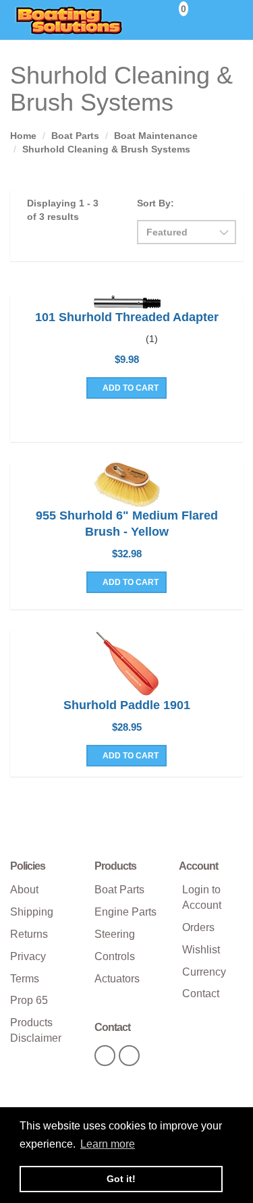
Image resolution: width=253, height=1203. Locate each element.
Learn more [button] (107, 1144)
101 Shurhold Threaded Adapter (127, 317)
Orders (198, 927)
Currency (204, 972)
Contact (200, 993)
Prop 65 (29, 1000)
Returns (29, 934)
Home (23, 135)
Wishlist (201, 949)
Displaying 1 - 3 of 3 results (63, 210)
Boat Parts (75, 135)
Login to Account (201, 897)
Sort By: (155, 203)
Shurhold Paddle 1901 (126, 705)
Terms (24, 978)
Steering (114, 934)
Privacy (28, 956)
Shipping (31, 912)
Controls (114, 956)
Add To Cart (130, 388)
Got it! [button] (121, 1178)
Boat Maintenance (156, 135)
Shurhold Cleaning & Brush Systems (106, 149)
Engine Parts (125, 912)
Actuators (117, 978)
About (24, 889)
